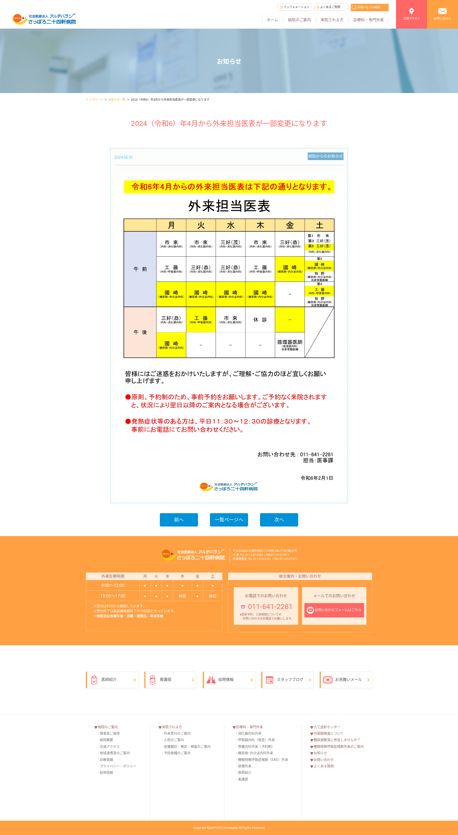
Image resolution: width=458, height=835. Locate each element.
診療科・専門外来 (368, 20)
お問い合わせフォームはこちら (338, 610)
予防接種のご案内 (177, 753)
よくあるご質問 (330, 7)
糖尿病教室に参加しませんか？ (337, 740)
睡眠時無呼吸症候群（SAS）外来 (263, 760)
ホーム (272, 20)
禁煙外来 (244, 766)
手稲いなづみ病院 (368, 7)
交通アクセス (411, 18)
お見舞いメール (348, 679)
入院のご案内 (174, 740)
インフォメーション (296, 7)
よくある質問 (324, 766)
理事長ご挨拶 (110, 733)
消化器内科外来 (249, 733)
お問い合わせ (442, 18)
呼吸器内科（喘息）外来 (256, 740)
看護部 (165, 679)
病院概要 (106, 740)
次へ (279, 520)
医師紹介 (109, 679)
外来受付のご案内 (177, 733)
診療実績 (106, 760)
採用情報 (226, 679)
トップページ (94, 99)
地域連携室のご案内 (115, 753)
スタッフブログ (290, 679)
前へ (179, 520)
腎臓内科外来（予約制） (256, 746)
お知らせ (320, 753)
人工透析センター (327, 727)
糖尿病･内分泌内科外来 (255, 753)
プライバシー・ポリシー (118, 766)
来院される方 (332, 20)
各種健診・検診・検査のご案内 (187, 746)
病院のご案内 (299, 20)
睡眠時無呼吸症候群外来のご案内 (339, 746)
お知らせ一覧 (116, 99)
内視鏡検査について (329, 733)
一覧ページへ (229, 520)
